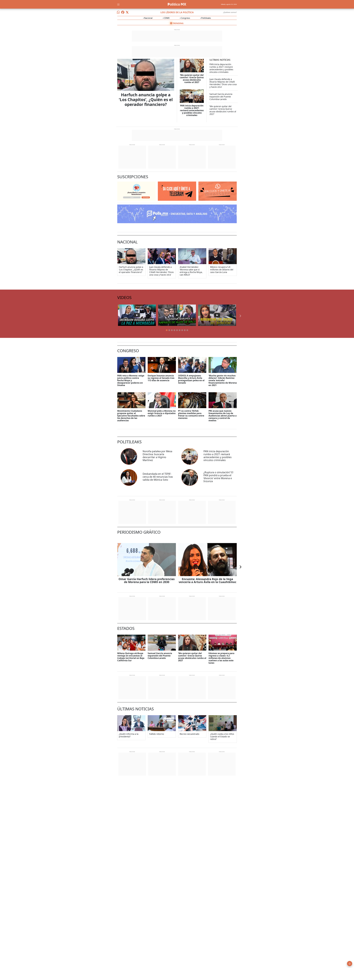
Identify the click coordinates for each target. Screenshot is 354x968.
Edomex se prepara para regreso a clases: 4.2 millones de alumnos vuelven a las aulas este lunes (221, 658)
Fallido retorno (156, 733)
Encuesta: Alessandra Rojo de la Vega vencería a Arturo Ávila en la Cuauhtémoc (207, 580)
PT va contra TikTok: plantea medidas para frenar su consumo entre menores (191, 414)
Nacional (148, 18)
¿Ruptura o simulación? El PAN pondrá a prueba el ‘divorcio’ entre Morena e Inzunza (218, 477)
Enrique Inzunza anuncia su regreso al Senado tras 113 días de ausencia (161, 378)
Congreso (185, 18)
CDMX (167, 18)
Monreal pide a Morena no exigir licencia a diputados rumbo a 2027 (162, 413)
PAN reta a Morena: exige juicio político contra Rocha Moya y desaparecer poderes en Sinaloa (130, 380)
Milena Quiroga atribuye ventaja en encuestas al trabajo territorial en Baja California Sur (130, 657)
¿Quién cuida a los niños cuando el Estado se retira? (222, 736)
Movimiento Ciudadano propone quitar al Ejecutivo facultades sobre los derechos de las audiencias (131, 415)
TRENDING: (178, 23)
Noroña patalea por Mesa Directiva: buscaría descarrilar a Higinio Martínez (157, 456)
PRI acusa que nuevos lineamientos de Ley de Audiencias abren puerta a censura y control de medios (223, 415)
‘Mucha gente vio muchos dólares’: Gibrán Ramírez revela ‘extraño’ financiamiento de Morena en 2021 (223, 380)
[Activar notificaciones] (349, 963)
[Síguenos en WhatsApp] (118, 12)
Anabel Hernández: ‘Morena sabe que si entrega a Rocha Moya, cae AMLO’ (191, 270)
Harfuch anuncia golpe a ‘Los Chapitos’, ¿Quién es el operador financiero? (146, 99)
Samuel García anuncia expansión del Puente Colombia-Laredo (220, 97)
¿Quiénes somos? (230, 12)
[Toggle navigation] (118, 4)
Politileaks (206, 18)
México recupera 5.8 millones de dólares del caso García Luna (221, 269)
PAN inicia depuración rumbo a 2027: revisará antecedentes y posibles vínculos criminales (192, 110)
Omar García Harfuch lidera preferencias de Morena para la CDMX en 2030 (147, 580)
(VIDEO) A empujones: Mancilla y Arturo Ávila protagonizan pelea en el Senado (191, 379)
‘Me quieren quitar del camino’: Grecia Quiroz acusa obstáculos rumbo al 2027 (192, 79)
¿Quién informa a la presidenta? (128, 735)
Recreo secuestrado (189, 733)
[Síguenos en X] (127, 12)
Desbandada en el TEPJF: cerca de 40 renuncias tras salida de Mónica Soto (158, 476)
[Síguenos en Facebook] (122, 12)
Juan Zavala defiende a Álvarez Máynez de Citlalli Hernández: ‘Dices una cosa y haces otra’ (223, 83)
